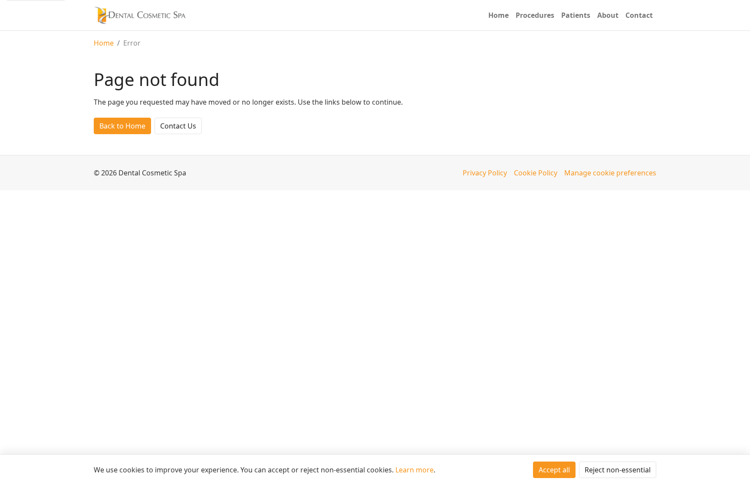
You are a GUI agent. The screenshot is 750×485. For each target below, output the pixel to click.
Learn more (414, 470)
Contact (639, 15)
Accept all (554, 470)
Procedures (535, 15)
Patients (575, 15)
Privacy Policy (485, 173)
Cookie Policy (535, 173)
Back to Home (122, 126)
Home (498, 15)
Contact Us (178, 126)
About (607, 15)
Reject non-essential (618, 470)
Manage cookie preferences (610, 173)
